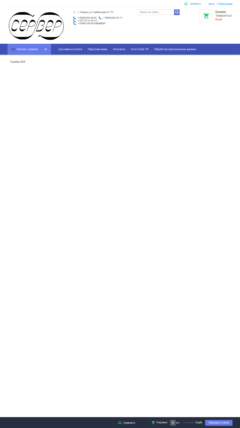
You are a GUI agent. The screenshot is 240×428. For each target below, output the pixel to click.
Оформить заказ (218, 422)
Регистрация (225, 3)
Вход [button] (211, 3)
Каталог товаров (27, 49)
